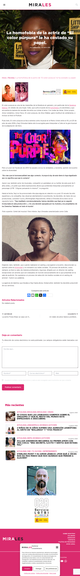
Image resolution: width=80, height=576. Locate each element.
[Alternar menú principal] (4, 4)
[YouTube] (62, 561)
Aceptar (27, 569)
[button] (57, 547)
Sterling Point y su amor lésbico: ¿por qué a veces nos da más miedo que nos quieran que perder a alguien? (47, 456)
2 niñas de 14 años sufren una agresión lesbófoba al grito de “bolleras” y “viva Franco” (47, 429)
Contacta (71, 540)
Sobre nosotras (69, 533)
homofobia (54, 108)
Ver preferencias (51, 569)
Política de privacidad (42, 573)
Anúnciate (71, 537)
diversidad (19, 267)
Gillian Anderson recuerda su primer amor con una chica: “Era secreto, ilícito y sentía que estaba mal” (47, 443)
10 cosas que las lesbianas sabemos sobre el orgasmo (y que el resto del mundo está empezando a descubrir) (43, 417)
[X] (41, 295)
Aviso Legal (52, 573)
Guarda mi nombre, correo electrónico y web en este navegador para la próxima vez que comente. (38, 380)
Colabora (71, 535)
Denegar (38, 569)
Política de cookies (29, 573)
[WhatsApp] (65, 561)
